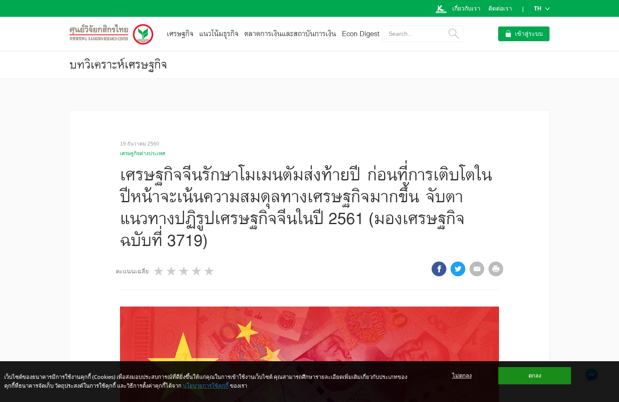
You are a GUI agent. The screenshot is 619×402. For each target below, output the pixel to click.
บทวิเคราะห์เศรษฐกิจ (118, 64)
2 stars (171, 271)
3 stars (184, 271)
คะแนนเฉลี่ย (132, 271)
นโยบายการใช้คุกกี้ (206, 385)
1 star (159, 271)
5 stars (209, 271)
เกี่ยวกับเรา (466, 8)
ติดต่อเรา (500, 8)
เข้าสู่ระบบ (529, 33)
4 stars (197, 271)
